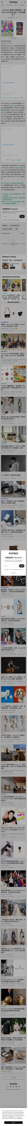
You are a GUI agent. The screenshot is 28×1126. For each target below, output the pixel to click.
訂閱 (22, 566)
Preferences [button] (20, 1118)
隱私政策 (20, 569)
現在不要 (13, 572)
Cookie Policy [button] (11, 1116)
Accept (13, 1122)
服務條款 (16, 569)
